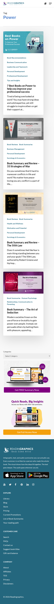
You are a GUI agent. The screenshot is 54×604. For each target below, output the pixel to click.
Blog (5, 502)
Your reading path (11, 522)
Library (6, 498)
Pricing (6, 510)
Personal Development (16, 71)
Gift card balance (10, 553)
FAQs (5, 541)
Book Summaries (26, 144)
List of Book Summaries (13, 518)
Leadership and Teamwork (17, 67)
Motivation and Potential (16, 228)
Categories (7, 352)
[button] (50, 3)
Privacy (6, 579)
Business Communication (17, 62)
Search (6, 537)
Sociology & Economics (16, 158)
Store (5, 506)
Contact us (8, 545)
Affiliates (7, 571)
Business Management (15, 149)
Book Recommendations (16, 58)
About (6, 567)
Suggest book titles (11, 549)
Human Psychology (29, 298)
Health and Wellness (15, 224)
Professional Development (17, 76)
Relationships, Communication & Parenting (20, 303)
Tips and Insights (13, 80)
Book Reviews (12, 144)
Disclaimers (8, 583)
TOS (5, 575)
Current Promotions (12, 514)
